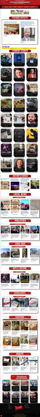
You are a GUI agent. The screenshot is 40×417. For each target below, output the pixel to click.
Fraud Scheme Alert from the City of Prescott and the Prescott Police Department (33, 309)
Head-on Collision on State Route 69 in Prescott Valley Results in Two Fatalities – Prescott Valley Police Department (34, 213)
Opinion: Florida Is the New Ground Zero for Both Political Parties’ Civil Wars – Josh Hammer (32, 125)
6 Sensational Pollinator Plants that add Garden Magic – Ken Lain (25, 388)
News (10, 6)
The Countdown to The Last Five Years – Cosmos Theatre (15, 285)
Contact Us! (20, 6)
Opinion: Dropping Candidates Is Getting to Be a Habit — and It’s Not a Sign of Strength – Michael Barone (25, 236)
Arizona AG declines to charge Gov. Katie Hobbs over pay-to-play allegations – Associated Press (32, 79)
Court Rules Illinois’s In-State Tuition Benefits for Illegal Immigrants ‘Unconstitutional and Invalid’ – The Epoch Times (5, 260)
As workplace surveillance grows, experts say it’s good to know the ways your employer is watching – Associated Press (32, 140)
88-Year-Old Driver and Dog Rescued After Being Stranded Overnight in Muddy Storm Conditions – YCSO (32, 155)
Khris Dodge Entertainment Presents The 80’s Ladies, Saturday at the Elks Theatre (5, 285)
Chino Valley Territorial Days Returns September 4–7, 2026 (5, 179)
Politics (15, 6)
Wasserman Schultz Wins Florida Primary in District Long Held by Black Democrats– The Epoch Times (19, 170)
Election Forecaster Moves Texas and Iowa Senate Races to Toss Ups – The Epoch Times (6, 125)
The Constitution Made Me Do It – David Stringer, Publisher (6, 332)
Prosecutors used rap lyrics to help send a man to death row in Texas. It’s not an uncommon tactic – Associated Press (25, 260)
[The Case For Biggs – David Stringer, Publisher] (35, 188)
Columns (32, 6)
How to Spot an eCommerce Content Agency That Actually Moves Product (6, 388)
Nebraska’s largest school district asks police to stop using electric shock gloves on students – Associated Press (6, 140)
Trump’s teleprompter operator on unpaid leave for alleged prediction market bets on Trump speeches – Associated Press (34, 236)
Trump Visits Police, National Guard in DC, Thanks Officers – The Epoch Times (15, 400)
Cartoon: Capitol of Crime (15, 347)
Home (6, 6)
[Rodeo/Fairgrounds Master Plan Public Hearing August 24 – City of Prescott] (11, 29)
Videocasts (26, 6)
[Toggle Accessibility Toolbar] (1, 416)
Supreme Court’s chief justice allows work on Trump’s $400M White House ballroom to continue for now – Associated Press (6, 94)
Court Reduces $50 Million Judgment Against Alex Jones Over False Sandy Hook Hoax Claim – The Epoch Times (32, 64)
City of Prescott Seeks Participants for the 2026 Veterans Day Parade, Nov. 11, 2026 (32, 94)
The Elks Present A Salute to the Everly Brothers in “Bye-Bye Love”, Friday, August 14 (25, 285)
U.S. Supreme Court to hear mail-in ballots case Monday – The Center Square (34, 259)
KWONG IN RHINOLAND (24, 331)
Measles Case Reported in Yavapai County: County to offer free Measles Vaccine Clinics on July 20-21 (33, 369)
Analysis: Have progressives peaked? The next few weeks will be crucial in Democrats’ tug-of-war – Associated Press (15, 236)
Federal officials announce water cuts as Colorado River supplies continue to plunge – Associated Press (19, 94)
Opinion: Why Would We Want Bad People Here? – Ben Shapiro (33, 400)
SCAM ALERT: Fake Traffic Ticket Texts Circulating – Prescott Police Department (6, 309)
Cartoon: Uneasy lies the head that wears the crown (33, 346)
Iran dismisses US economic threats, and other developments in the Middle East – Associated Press (19, 140)
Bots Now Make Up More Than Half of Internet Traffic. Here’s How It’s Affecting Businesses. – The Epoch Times (32, 109)
